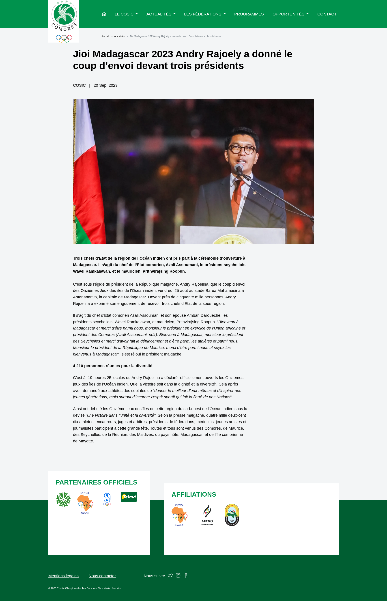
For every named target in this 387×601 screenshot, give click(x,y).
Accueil (105, 36)
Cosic (79, 85)
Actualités (119, 36)
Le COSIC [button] (125, 14)
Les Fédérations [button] (203, 14)
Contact (327, 14)
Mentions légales (63, 576)
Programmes (249, 14)
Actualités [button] (159, 14)
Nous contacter (102, 576)
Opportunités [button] (289, 14)
